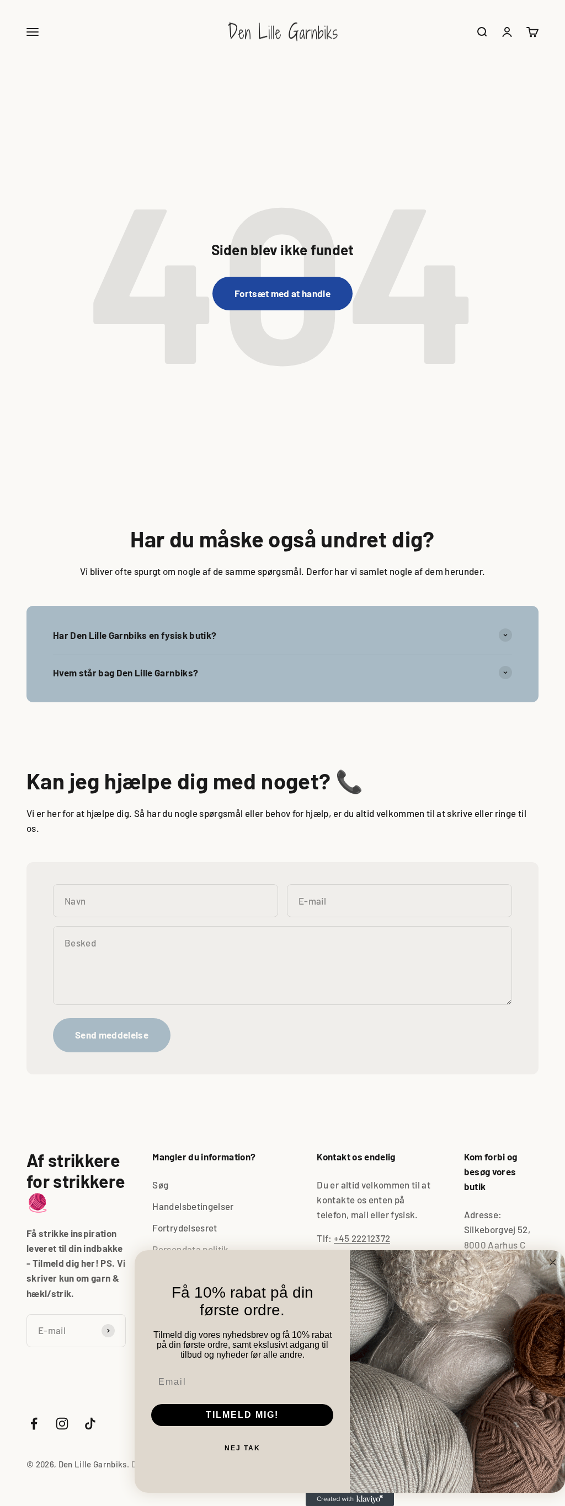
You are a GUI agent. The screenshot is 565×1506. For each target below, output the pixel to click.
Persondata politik (190, 1249)
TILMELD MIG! (242, 1414)
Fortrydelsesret (184, 1227)
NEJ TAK (242, 1448)
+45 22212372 (362, 1238)
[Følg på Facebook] (33, 1423)
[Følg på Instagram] (62, 1423)
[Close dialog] (552, 1262)
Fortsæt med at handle (282, 293)
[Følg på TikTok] (90, 1423)
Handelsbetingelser (192, 1206)
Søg (160, 1184)
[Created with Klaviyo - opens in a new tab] (350, 1499)
